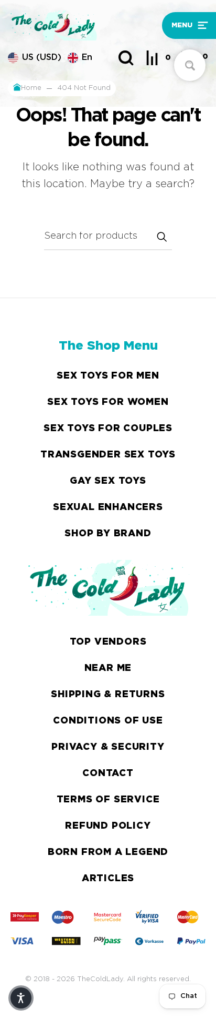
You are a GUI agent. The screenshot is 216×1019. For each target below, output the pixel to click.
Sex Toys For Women (107, 402)
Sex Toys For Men (108, 376)
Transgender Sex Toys (108, 455)
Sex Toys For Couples (108, 428)
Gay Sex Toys (108, 481)
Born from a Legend (108, 852)
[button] (185, 25)
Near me (108, 668)
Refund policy (107, 826)
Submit (161, 236)
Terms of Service (108, 800)
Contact (108, 773)
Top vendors (108, 642)
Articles (108, 878)
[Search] (126, 58)
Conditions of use (108, 721)
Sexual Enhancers (108, 507)
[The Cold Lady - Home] (82, 25)
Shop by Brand (107, 533)
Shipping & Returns (108, 694)
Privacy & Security (107, 747)
